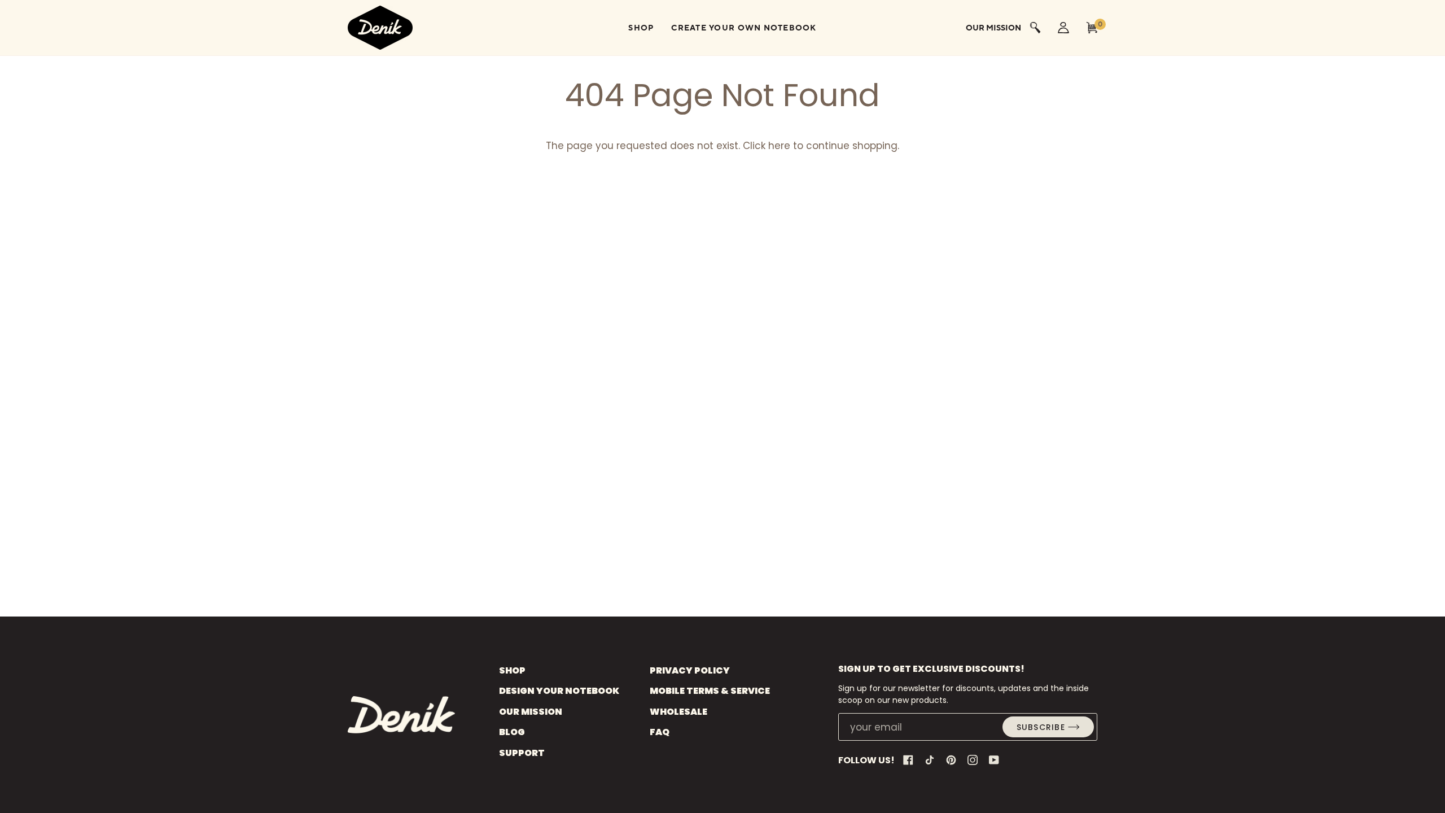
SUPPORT (522, 752)
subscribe (1041, 727)
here (779, 145)
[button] (641, 28)
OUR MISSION (530, 711)
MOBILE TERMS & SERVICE (710, 690)
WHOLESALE (678, 711)
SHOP (512, 670)
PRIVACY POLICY (690, 670)
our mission (993, 27)
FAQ (659, 731)
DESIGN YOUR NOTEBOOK (559, 690)
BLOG (512, 731)
